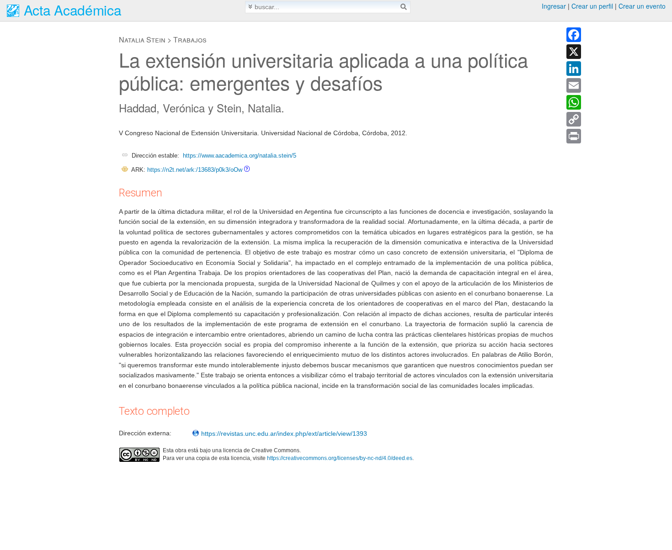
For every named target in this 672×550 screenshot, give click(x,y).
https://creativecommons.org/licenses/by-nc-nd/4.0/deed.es (339, 458)
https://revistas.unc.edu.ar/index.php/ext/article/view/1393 (283, 433)
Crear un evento (642, 6)
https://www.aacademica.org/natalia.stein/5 (239, 155)
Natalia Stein (142, 39)
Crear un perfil (592, 6)
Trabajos (190, 39)
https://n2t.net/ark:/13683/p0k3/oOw (194, 169)
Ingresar (554, 6)
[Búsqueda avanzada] (250, 7)
